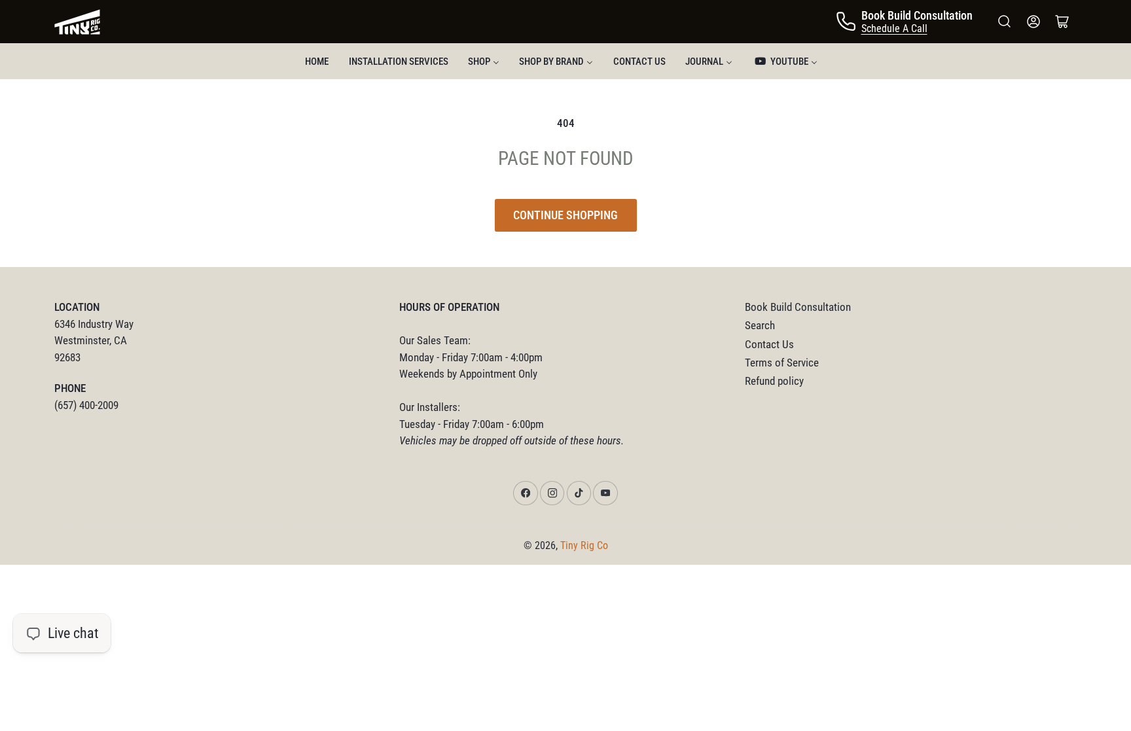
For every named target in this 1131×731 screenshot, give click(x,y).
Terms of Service (782, 363)
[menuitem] (317, 61)
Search (760, 325)
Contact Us (769, 344)
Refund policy (774, 381)
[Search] (1004, 21)
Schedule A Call (894, 28)
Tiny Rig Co (584, 545)
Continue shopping (565, 215)
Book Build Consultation (798, 307)
